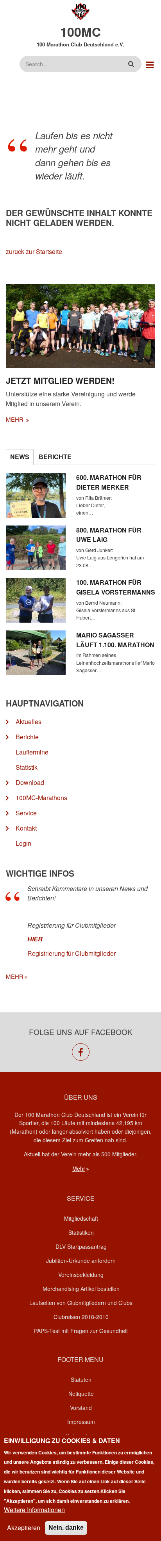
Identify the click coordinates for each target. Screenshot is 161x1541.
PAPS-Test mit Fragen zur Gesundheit (81, 1331)
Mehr (78, 1168)
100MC (80, 32)
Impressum (81, 1422)
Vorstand (81, 1407)
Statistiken (81, 1232)
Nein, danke (66, 1527)
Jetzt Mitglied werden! (60, 380)
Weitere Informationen (34, 1509)
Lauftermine (32, 751)
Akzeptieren (23, 1527)
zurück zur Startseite (34, 251)
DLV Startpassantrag (81, 1246)
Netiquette (81, 1393)
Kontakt (26, 828)
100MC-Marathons (41, 797)
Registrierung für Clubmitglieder (71, 953)
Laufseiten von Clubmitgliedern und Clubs (80, 1303)
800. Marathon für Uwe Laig (108, 535)
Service (26, 812)
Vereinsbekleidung (81, 1274)
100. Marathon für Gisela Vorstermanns (115, 587)
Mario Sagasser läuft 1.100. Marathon (115, 639)
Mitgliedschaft (81, 1218)
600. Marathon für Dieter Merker (108, 482)
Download (30, 782)
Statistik (27, 767)
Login (23, 843)
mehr (15, 419)
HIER (35, 938)
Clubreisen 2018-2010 (81, 1317)
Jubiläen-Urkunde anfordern (81, 1260)
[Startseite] (80, 10)
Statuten (81, 1379)
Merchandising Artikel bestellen (81, 1288)
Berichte (27, 736)
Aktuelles (28, 721)
